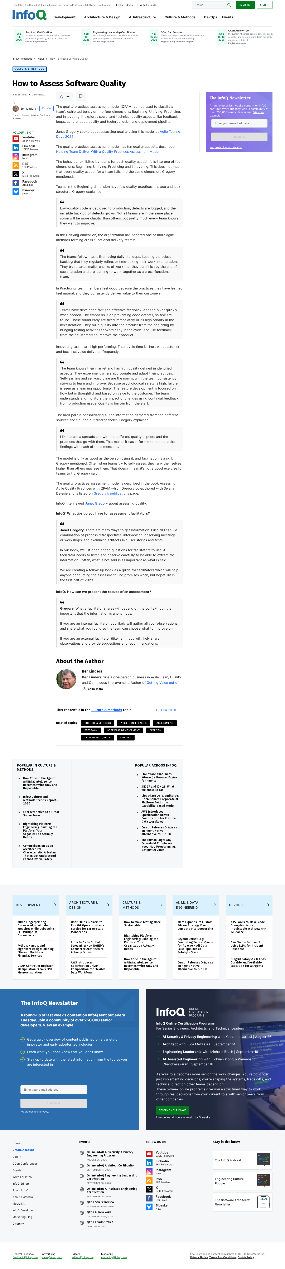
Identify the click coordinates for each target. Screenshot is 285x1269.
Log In (17, 1156)
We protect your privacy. (226, 147)
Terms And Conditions (222, 1257)
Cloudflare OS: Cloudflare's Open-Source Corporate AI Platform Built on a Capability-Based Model (160, 801)
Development (64, 17)
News (41, 58)
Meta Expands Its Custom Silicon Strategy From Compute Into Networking (195, 925)
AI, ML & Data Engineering (187, 905)
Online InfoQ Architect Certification (111, 1165)
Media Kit (19, 1203)
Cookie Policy (246, 1257)
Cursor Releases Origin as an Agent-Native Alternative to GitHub (159, 831)
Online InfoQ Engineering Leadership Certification (112, 1177)
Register (245, 4)
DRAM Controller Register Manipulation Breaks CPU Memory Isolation (35, 969)
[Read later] (81, 96)
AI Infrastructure (142, 17)
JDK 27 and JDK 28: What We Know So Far (157, 788)
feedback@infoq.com (25, 1257)
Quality (125, 737)
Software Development (123, 730)
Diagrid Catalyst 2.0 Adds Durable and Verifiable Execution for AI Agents (248, 962)
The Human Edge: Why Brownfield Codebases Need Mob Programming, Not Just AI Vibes (158, 845)
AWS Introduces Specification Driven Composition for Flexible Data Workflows (158, 816)
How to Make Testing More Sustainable (142, 923)
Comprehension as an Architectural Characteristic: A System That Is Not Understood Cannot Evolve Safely (40, 852)
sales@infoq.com (52, 1257)
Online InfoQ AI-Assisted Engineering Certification (112, 1190)
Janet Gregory (96, 503)
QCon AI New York (99, 1212)
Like (67, 96)
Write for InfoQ (22, 1177)
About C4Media (23, 1197)
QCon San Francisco (100, 1202)
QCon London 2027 (100, 1222)
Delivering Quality (97, 737)
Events (227, 17)
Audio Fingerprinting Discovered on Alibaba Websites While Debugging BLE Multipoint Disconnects (36, 928)
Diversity (18, 1223)
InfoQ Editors (21, 1183)
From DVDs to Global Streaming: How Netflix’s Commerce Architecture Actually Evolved (87, 947)
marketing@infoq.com (114, 1257)
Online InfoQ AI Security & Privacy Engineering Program (110, 1154)
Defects (155, 730)
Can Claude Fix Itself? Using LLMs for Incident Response (247, 946)
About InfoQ (20, 1190)
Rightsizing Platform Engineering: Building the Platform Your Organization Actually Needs (40, 830)
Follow (47, 108)
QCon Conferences (25, 1163)
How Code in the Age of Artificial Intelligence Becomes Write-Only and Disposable (40, 783)
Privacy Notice (199, 1257)
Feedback (90, 730)
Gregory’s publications (111, 493)
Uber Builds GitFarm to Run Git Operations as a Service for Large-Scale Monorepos (87, 927)
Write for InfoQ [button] (148, 5)
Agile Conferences (134, 723)
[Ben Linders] (16, 108)
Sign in (264, 4)
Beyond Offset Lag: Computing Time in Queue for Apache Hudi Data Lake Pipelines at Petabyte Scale (195, 945)
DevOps (210, 17)
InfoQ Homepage (22, 58)
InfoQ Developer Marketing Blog (23, 1214)
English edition (124, 5)
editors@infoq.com (82, 1257)
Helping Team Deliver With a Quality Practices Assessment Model (107, 151)
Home (16, 1143)
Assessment (164, 723)
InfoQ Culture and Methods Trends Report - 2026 (40, 800)
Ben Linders (28, 108)
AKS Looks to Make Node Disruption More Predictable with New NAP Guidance (248, 927)
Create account (23, 1149)
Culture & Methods (180, 17)
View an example (58, 1025)
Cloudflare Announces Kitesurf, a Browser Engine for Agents (159, 778)
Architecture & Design (102, 17)
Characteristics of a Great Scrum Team (41, 814)
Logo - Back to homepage (30, 15)
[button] (239, 137)
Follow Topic (166, 710)
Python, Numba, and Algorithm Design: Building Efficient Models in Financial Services (36, 950)
